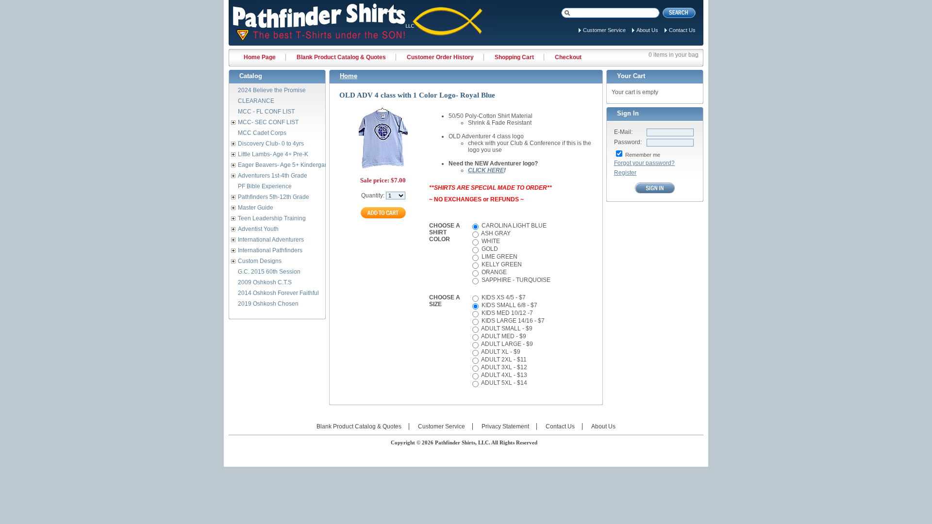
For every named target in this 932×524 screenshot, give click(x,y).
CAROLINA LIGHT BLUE (513, 225)
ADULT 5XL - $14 (503, 382)
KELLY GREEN (501, 264)
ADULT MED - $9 (503, 336)
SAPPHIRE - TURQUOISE (515, 280)
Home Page (260, 57)
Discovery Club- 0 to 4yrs (271, 143)
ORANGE (493, 272)
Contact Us (682, 30)
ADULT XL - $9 (500, 351)
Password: (628, 142)
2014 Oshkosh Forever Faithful (278, 293)
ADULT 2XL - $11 (503, 359)
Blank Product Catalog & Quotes (341, 57)
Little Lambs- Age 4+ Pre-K (273, 154)
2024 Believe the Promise (272, 90)
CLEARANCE (256, 101)
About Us (647, 30)
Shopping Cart (514, 57)
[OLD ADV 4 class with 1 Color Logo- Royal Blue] (383, 167)
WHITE (490, 241)
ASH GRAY (495, 233)
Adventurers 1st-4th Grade (272, 175)
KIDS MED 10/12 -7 (506, 313)
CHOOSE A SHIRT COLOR (444, 232)
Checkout (568, 57)
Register (625, 172)
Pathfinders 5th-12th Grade (273, 197)
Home (348, 76)
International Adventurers (271, 239)
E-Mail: (623, 132)
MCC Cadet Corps (262, 133)
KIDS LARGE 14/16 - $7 (512, 320)
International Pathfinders (270, 250)
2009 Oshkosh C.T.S (265, 282)
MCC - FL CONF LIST (266, 111)
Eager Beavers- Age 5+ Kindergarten (286, 165)
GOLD (489, 249)
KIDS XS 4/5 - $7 (503, 297)
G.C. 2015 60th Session (269, 271)
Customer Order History (440, 57)
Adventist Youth (258, 229)
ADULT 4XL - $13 (503, 375)
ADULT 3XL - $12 (503, 367)
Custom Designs (260, 261)
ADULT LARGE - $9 (506, 344)
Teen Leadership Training (272, 218)
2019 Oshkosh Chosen (268, 303)
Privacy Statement (505, 426)
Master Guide (255, 207)
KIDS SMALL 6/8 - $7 (508, 305)
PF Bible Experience (265, 186)
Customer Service (604, 30)
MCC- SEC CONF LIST (268, 122)
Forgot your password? (644, 163)
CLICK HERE (486, 170)
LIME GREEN (498, 256)
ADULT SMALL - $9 (506, 328)
